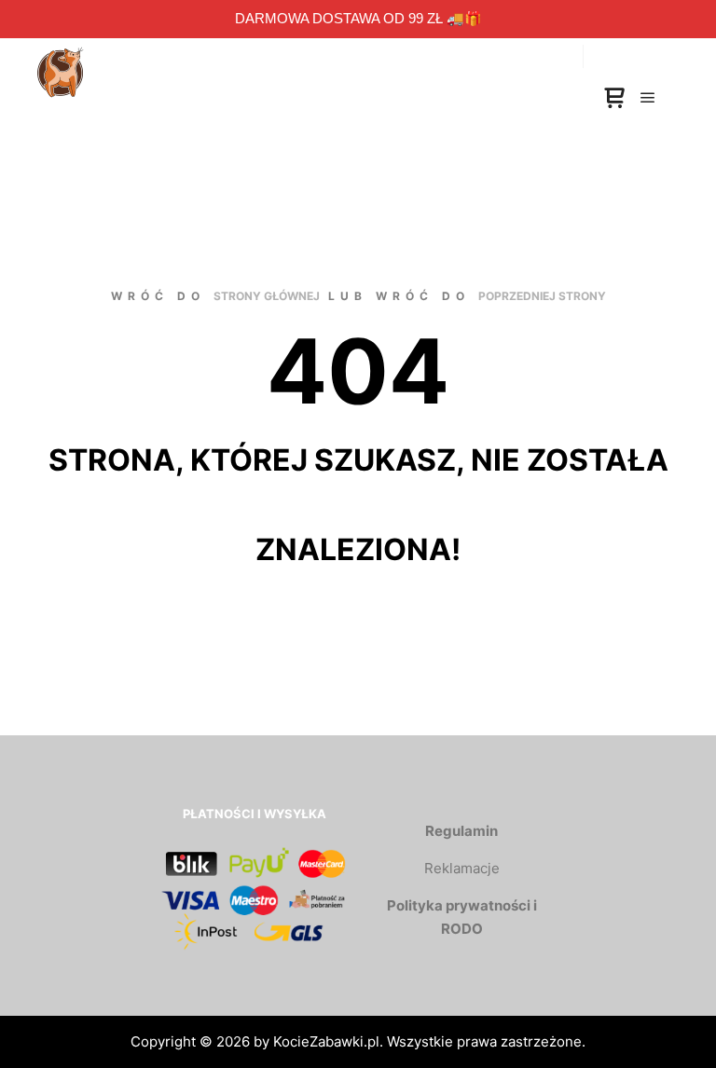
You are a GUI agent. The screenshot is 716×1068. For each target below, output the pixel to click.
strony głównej (266, 296)
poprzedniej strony (542, 296)
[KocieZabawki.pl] (60, 56)
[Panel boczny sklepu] (614, 98)
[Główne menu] (648, 98)
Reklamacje (462, 868)
